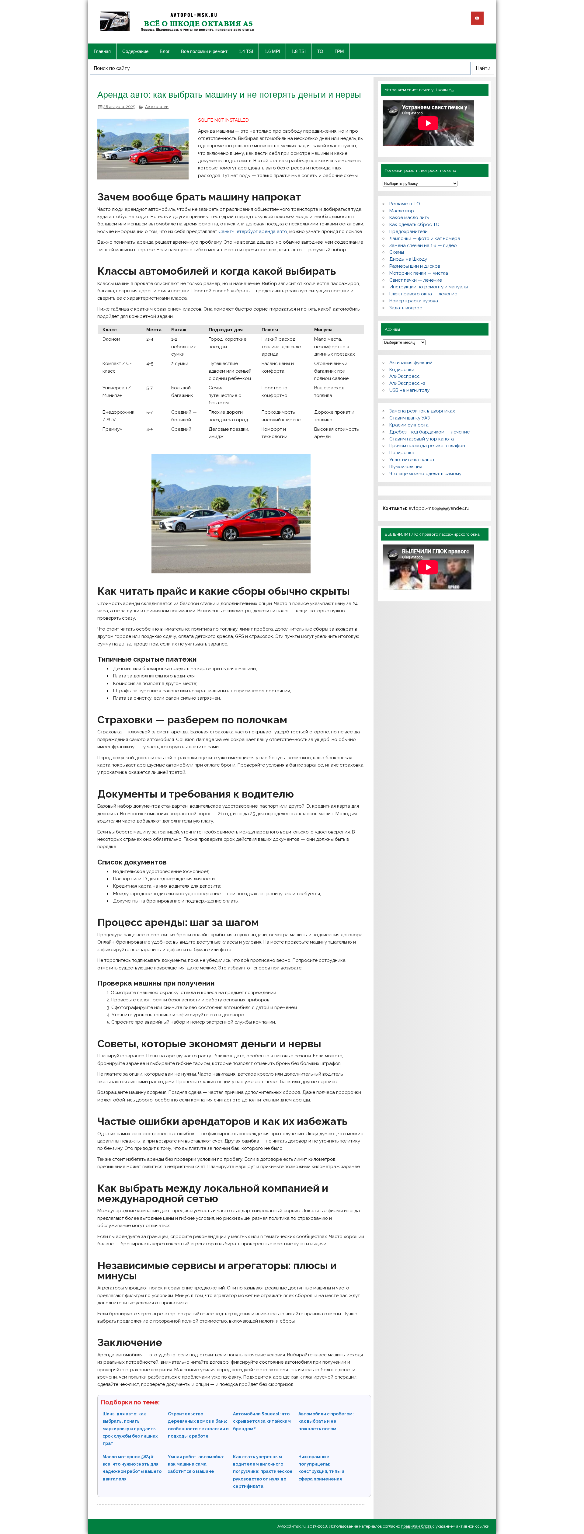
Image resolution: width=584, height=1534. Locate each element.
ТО (320, 51)
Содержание (135, 51)
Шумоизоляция (405, 466)
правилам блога (416, 1526)
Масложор (401, 211)
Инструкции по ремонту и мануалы (428, 287)
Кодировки (401, 369)
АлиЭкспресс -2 (407, 383)
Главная (102, 51)
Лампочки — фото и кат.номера (424, 238)
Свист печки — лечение (415, 280)
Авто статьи (157, 106)
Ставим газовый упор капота (421, 439)
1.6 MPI (272, 51)
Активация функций (411, 362)
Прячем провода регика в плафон (427, 445)
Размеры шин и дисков (414, 266)
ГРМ (339, 51)
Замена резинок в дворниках (422, 411)
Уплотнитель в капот (412, 459)
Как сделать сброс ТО (414, 224)
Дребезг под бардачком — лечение (429, 432)
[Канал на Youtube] (477, 18)
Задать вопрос (405, 308)
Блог (164, 51)
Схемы (396, 252)
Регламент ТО (404, 204)
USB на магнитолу (409, 390)
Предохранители (408, 231)
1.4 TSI (246, 51)
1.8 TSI (298, 51)
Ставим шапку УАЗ (409, 418)
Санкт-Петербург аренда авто (252, 231)
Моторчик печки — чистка (418, 273)
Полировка (401, 452)
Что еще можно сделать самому (425, 473)
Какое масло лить (409, 217)
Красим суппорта (409, 425)
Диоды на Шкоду (408, 259)
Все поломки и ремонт (204, 51)
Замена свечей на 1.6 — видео (423, 245)
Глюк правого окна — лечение (423, 294)
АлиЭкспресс (404, 376)
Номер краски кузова (413, 301)
